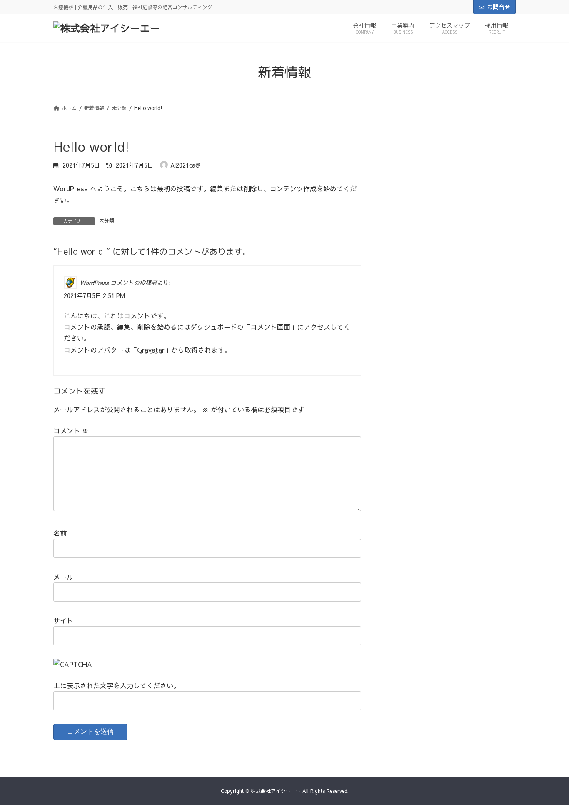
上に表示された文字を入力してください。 (116, 685)
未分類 (106, 220)
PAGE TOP (548, 773)
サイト (63, 620)
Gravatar (151, 349)
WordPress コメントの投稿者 (118, 282)
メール (63, 576)
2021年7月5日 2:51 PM (94, 295)
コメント (71, 430)
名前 (60, 533)
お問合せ (498, 6)
